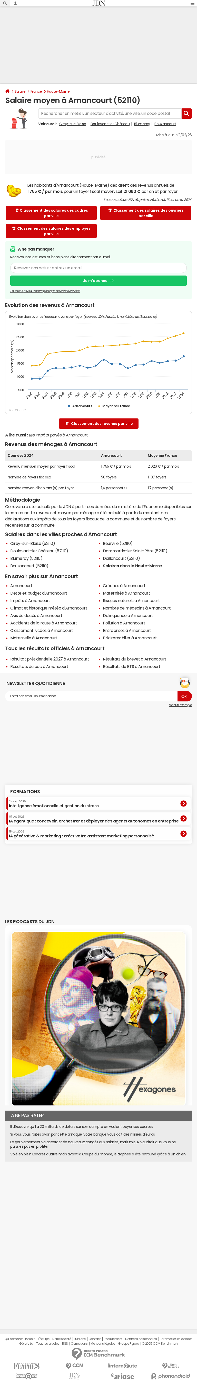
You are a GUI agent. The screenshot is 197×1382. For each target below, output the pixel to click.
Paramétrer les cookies (176, 1339)
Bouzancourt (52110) (29, 566)
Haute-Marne (58, 91)
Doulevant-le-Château (110, 124)
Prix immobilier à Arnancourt (130, 638)
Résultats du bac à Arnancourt (39, 666)
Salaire (20, 91)
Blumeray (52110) (26, 558)
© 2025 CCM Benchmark (160, 1343)
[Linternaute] (122, 1365)
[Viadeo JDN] (74, 1376)
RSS (65, 1343)
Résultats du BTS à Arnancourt (131, 666)
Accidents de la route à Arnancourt (43, 623)
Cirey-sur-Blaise (72, 124)
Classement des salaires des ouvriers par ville (148, 213)
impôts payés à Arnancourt (62, 435)
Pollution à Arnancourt (124, 623)
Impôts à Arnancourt (30, 600)
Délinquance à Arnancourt (128, 615)
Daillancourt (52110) (121, 558)
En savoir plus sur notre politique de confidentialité (45, 291)
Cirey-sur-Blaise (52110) (32, 543)
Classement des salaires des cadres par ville (54, 213)
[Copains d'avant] (27, 1376)
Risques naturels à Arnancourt (131, 600)
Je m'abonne (95, 280)
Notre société (61, 1339)
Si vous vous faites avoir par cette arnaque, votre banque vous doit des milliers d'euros (82, 1134)
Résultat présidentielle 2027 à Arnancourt (49, 659)
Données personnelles (141, 1339)
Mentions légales (103, 1343)
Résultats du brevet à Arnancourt (134, 659)
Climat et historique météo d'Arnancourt (48, 608)
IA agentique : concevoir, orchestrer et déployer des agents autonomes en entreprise (94, 819)
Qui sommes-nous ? (20, 1339)
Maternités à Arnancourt (126, 593)
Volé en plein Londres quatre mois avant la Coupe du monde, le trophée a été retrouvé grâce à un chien (98, 1154)
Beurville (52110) (118, 543)
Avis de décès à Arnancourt (36, 615)
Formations (25, 791)
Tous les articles (47, 1343)
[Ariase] (122, 1376)
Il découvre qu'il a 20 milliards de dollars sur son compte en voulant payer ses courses (81, 1126)
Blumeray (142, 124)
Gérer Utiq (26, 1343)
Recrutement (113, 1339)
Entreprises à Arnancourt (127, 630)
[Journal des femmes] (27, 1366)
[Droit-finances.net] (170, 1366)
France (36, 91)
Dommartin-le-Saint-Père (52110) (135, 551)
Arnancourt (21, 585)
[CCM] (74, 1366)
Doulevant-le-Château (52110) (39, 551)
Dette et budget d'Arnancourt (38, 593)
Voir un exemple (180, 705)
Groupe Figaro (128, 1343)
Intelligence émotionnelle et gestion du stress (54, 804)
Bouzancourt (165, 124)
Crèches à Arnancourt (124, 585)
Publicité (80, 1339)
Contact (94, 1339)
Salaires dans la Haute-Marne (132, 566)
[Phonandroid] (170, 1376)
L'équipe (44, 1339)
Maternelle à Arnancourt (33, 638)
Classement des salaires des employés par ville (54, 231)
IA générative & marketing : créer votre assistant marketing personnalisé (81, 834)
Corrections (79, 1343)
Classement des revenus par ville (102, 423)
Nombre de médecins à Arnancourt (137, 608)
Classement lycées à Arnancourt (41, 630)
